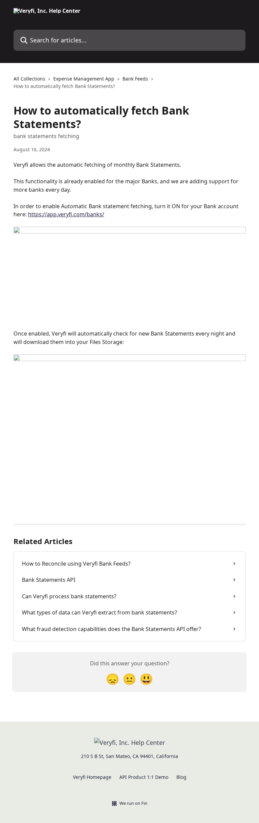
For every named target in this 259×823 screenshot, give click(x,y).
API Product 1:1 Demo (143, 777)
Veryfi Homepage (92, 777)
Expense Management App (83, 78)
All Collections (29, 78)
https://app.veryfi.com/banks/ (66, 214)
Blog (181, 777)
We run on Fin (133, 803)
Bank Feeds (135, 78)
